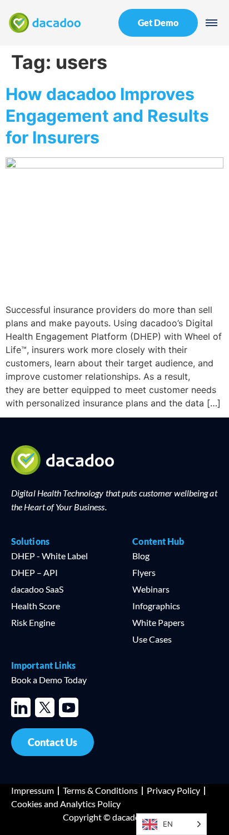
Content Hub (158, 541)
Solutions (30, 541)
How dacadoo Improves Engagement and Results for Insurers (107, 115)
